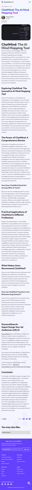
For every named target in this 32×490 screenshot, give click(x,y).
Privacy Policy (20, 471)
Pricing (3, 469)
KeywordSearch (6, 334)
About (2, 471)
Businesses (19, 459)
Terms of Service (21, 473)
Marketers (19, 457)
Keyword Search (5, 463)
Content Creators (21, 461)
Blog (2, 473)
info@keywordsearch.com (7, 482)
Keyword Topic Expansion (7, 459)
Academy (3, 475)
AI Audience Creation (6, 457)
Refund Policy (20, 469)
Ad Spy (3, 461)
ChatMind (8, 44)
